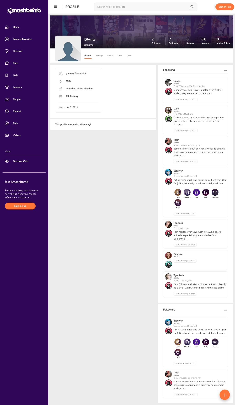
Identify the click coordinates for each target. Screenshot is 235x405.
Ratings (99, 55)
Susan (177, 81)
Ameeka (178, 254)
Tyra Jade (179, 275)
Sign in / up (20, 206)
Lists (129, 55)
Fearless (178, 223)
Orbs (120, 55)
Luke (176, 108)
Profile (72, 6)
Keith (176, 139)
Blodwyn (178, 171)
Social (110, 55)
